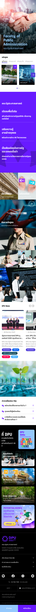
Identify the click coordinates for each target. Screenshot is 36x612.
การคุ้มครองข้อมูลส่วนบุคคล (8, 597)
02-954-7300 (15, 582)
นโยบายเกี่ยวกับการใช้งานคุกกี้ (9, 594)
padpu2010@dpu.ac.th (28, 588)
